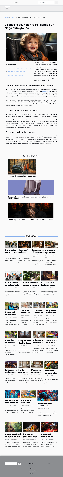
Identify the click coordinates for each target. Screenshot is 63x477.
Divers (12, 17)
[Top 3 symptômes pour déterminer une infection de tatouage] (30, 210)
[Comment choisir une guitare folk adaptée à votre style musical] (13, 427)
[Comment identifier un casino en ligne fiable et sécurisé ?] (49, 427)
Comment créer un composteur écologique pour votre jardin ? (31, 286)
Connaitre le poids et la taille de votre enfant (20, 68)
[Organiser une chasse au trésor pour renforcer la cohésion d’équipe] (52, 305)
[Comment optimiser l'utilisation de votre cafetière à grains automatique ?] (51, 244)
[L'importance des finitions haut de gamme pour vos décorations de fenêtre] (24, 335)
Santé (31, 468)
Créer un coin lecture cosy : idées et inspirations (47, 286)
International (31, 466)
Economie (31, 463)
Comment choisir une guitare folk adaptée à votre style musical (13, 437)
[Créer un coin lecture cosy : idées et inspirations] (49, 276)
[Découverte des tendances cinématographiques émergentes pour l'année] (47, 395)
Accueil (7, 17)
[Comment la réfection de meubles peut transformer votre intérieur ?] (38, 244)
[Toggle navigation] (7, 8)
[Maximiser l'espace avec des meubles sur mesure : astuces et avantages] (37, 364)
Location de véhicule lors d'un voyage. (22, 176)
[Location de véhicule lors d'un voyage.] (22, 167)
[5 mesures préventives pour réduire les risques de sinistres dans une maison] (31, 427)
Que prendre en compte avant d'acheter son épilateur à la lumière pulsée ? (29, 198)
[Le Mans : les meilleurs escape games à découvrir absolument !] (11, 364)
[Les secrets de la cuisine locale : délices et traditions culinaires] (52, 334)
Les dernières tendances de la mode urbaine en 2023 (12, 404)
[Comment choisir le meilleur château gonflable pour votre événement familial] (28, 394)
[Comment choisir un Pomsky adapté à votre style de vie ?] (39, 305)
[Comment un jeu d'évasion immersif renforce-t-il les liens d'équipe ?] (24, 244)
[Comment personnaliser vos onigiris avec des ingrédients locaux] (51, 364)
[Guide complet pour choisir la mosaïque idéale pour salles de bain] (24, 364)
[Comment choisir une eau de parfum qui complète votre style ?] (26, 305)
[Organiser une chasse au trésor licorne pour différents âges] (11, 334)
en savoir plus (46, 91)
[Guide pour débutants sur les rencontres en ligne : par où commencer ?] (38, 334)
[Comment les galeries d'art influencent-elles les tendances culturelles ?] (13, 276)
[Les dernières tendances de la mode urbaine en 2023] (12, 394)
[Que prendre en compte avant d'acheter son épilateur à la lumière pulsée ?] (31, 187)
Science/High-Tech (31, 471)
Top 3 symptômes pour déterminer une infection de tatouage (30, 220)
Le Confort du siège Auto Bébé (16, 71)
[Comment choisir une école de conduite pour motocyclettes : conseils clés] (12, 305)
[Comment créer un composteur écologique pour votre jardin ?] (31, 276)
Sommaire (12, 64)
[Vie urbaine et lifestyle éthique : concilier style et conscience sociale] (11, 244)
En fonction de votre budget (15, 75)
